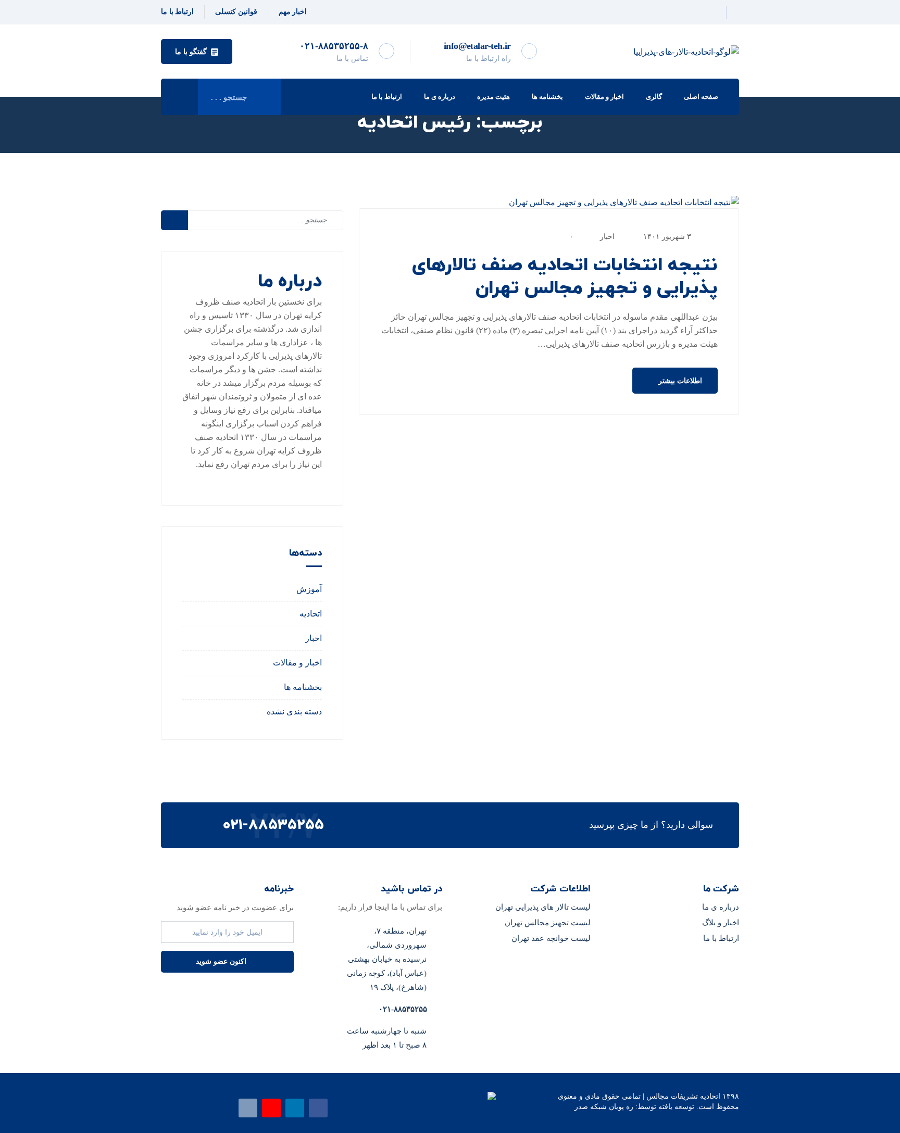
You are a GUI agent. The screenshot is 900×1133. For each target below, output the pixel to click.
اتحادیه (310, 613)
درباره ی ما (439, 96)
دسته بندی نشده (294, 711)
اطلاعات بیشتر (679, 381)
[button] (196, 51)
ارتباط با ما (386, 96)
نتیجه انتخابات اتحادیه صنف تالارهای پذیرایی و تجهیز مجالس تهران (565, 277)
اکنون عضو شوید (222, 961)
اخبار (607, 237)
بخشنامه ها (547, 96)
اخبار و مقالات (604, 96)
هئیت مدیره (493, 96)
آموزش (309, 589)
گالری (654, 96)
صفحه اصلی (701, 96)
